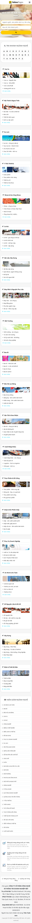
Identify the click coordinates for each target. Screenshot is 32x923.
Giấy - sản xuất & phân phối (11, 521)
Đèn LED (6, 114)
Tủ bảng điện (7, 683)
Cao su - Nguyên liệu (10, 80)
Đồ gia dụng (7, 735)
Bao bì (6, 352)
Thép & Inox (7, 804)
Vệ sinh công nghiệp (10, 340)
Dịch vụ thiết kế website (18, 864)
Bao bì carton (7, 371)
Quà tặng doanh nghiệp (11, 793)
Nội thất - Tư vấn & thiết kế (11, 111)
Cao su (7, 69)
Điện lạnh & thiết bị (9, 731)
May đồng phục (8, 303)
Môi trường (9, 321)
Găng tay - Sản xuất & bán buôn (12, 398)
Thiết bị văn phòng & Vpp (11, 816)
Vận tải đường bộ (8, 429)
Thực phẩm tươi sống (9, 495)
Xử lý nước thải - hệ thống (11, 337)
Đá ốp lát (6, 274)
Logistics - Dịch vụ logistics (12, 463)
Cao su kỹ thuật (8, 85)
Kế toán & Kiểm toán (9, 555)
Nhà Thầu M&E (7, 655)
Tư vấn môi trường (9, 335)
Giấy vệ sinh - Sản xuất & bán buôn (13, 526)
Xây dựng (7, 636)
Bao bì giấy (6, 529)
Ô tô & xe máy (7, 789)
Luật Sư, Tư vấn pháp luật (10, 552)
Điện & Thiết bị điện (11, 667)
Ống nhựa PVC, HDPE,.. (11, 214)
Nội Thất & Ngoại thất (11, 101)
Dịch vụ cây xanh (8, 120)
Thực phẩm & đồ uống (12, 478)
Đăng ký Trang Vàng (9, 878)
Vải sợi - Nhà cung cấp (9, 309)
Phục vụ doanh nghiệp (12, 541)
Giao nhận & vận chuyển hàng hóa (13, 432)
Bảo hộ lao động (10, 384)
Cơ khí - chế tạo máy (9, 243)
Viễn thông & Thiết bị (10, 823)
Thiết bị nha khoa (8, 183)
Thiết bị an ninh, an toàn (11, 586)
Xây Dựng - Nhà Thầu (9, 647)
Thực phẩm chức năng (10, 177)
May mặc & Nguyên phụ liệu (14, 289)
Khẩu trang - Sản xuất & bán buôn (13, 400)
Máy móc (6, 770)
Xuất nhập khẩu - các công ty (12, 458)
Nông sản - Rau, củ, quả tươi (11, 492)
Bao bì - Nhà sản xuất (9, 363)
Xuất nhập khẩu (10, 447)
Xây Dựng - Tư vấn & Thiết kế (12, 649)
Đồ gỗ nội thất (7, 620)
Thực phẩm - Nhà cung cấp (11, 489)
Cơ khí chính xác (8, 240)
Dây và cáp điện (8, 681)
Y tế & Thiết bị (9, 164)
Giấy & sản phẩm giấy (11, 510)
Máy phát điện (7, 686)
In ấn (5, 762)
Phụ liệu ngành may (9, 306)
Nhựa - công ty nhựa (10, 206)
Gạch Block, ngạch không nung (12, 272)
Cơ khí (6, 226)
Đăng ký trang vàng (18, 842)
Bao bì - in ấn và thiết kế (10, 366)
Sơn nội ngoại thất (8, 277)
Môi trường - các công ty (11, 332)
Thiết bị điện (7, 678)
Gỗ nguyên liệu (7, 615)
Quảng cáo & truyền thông (12, 797)
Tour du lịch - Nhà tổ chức (11, 146)
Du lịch (6, 132)
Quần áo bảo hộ (8, 403)
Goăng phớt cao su (9, 88)
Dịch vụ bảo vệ (8, 589)
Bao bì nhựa (7, 211)
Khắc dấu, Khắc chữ (9, 560)
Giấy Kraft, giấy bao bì (9, 523)
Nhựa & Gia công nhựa (13, 195)
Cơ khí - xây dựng (8, 246)
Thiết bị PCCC (8, 592)
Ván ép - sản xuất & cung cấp (11, 618)
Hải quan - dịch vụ (9, 466)
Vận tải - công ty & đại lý (10, 426)
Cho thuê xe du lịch (9, 148)
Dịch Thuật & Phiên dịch (10, 558)
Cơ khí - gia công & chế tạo (11, 237)
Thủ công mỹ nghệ (9, 808)
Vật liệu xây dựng (10, 258)
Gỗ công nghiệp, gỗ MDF (10, 623)
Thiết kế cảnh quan (9, 117)
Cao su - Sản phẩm (9, 83)
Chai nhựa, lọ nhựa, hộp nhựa (13, 209)
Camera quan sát (9, 584)
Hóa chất (6, 758)
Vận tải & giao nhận (11, 415)
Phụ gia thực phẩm (9, 497)
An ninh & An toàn (11, 573)
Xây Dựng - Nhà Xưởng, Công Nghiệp (14, 652)
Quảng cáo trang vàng (16, 853)
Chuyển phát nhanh (9, 434)
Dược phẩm (6, 174)
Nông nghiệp (7, 785)
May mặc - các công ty (10, 300)
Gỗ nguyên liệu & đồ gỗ (12, 604)
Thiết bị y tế (6, 180)
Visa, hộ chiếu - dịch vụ (10, 151)
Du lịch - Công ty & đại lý (10, 143)
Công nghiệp (7, 724)
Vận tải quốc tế (8, 460)
